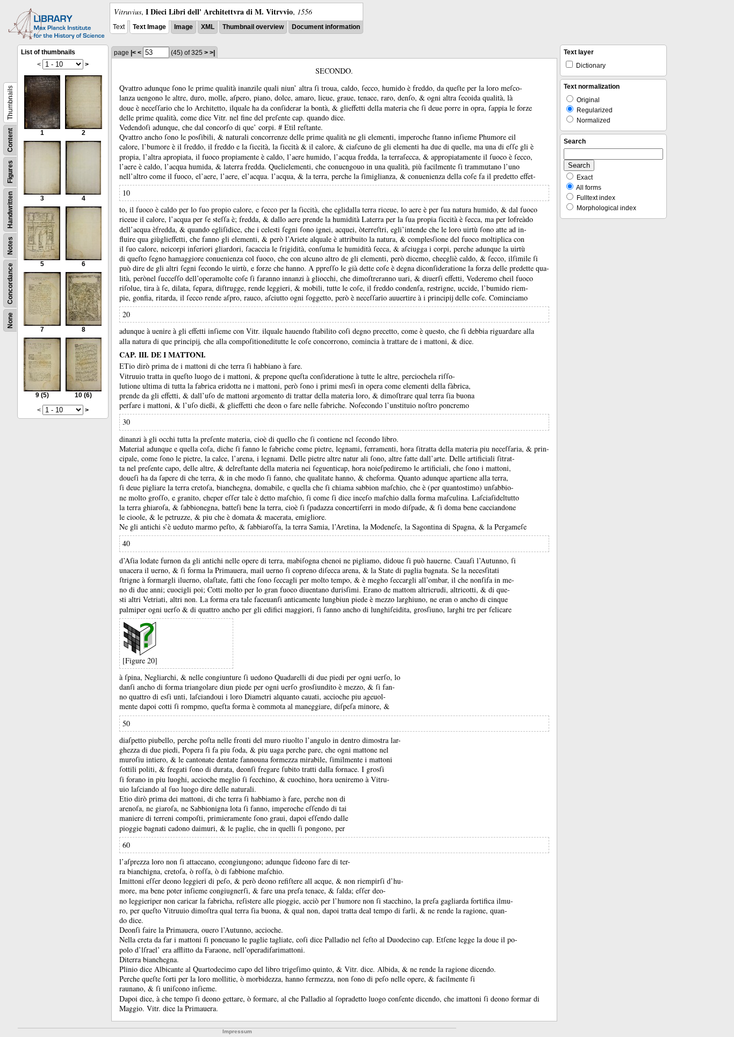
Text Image (149, 27)
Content (10, 140)
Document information (326, 27)
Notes (10, 246)
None (10, 320)
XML (207, 27)
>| (212, 52)
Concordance (10, 283)
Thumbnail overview (253, 27)
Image (183, 27)
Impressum (237, 1031)
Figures (10, 171)
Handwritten (10, 209)
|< (133, 52)
